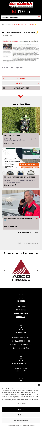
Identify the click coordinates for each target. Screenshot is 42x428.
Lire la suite (9, 143)
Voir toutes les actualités (28, 232)
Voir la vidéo (9, 226)
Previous (4, 270)
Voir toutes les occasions (28, 243)
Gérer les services (21, 404)
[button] (39, 385)
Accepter (21, 409)
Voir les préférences (21, 420)
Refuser (21, 415)
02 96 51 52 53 (21, 344)
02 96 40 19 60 (21, 337)
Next (37, 270)
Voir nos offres (21, 371)
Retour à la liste (21, 88)
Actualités (8, 24)
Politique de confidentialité (27, 425)
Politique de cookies (13, 425)
